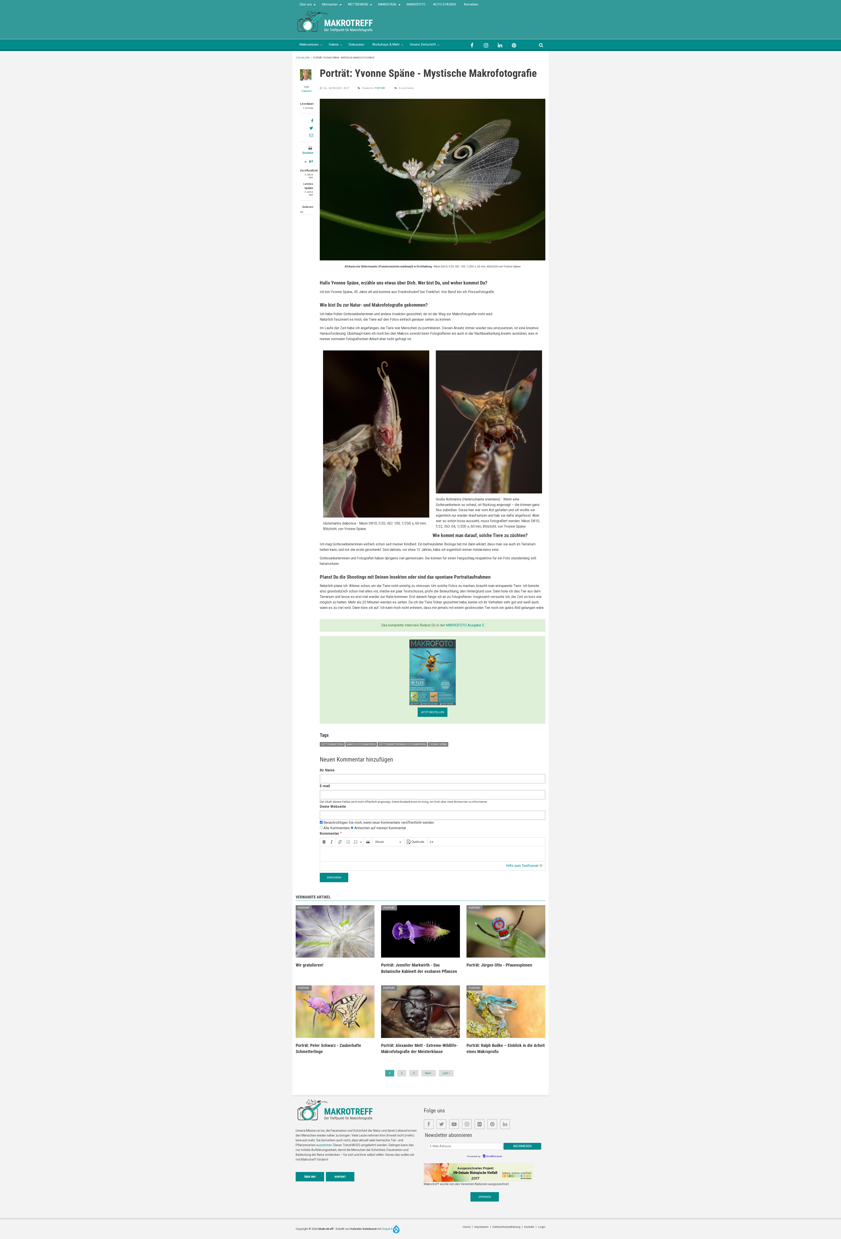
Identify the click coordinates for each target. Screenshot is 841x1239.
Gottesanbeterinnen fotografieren (402, 744)
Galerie (334, 44)
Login (541, 1226)
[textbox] (432, 854)
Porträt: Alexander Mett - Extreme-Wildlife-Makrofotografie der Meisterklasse (419, 1048)
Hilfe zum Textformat (522, 866)
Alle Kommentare (336, 828)
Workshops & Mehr (386, 44)
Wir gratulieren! (309, 965)
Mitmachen (328, 6)
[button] (432, 179)
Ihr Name (327, 770)
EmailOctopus (494, 1156)
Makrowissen (309, 44)
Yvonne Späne (438, 744)
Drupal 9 (387, 1228)
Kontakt (340, 1176)
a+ (311, 161)
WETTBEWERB (356, 6)
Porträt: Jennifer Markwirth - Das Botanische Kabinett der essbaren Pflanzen (419, 968)
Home (466, 1226)
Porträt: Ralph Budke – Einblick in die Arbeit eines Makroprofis (505, 1048)
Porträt (380, 88)
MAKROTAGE (385, 6)
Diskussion (356, 44)
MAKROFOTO (416, 4)
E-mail (325, 786)
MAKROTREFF (348, 23)
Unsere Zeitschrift (423, 44)
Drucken (307, 152)
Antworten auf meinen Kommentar (380, 828)
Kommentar (329, 833)
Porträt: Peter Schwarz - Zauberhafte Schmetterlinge (328, 1048)
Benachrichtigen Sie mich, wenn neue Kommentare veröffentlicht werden (378, 822)
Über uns (304, 6)
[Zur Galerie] (313, 21)
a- (306, 161)
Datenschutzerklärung (506, 1226)
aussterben (324, 1145)
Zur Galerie (303, 58)
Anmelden (471, 4)
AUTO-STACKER (444, 4)
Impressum (481, 1226)
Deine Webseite (333, 806)
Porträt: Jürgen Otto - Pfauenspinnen (499, 965)
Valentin (307, 91)
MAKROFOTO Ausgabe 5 (465, 625)
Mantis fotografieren (361, 744)
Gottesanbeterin (332, 744)
